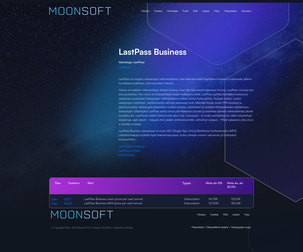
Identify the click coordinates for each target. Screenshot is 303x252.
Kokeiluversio (127, 154)
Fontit (185, 10)
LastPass (124, 67)
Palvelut (145, 10)
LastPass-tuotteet (129, 150)
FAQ (195, 10)
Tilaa (54, 199)
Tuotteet (158, 10)
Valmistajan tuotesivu (132, 146)
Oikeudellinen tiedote (217, 227)
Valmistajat (172, 10)
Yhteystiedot (230, 10)
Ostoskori (246, 10)
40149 (68, 203)
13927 (67, 199)
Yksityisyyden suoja (241, 227)
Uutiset (205, 10)
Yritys (216, 10)
